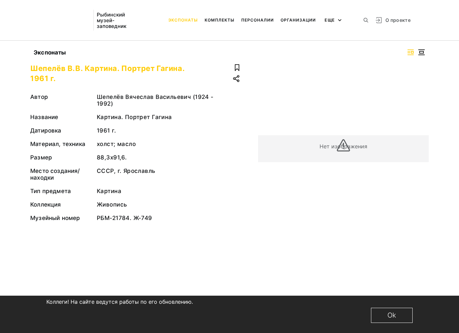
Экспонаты (183, 20)
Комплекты (220, 20)
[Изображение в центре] (421, 52)
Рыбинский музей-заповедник (111, 20)
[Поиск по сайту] (366, 20)
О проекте (398, 20)
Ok (391, 315)
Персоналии (257, 20)
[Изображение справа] (410, 52)
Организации (298, 20)
